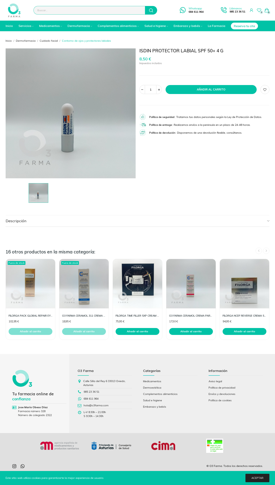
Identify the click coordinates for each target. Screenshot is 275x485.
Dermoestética (152, 387)
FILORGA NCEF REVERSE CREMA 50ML (244, 315)
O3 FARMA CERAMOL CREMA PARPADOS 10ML (191, 315)
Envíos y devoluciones (222, 394)
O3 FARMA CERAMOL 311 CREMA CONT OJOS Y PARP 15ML (84, 315)
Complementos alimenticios (160, 394)
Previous (259, 251)
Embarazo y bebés (154, 406)
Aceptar (257, 478)
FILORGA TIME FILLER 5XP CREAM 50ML (137, 315)
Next (266, 251)
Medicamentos (152, 381)
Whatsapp (195, 8)
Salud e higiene (152, 400)
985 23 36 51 (237, 11)
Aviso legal (215, 381)
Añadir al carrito (211, 89)
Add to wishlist (264, 89)
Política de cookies (220, 400)
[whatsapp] (22, 466)
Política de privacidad (222, 387)
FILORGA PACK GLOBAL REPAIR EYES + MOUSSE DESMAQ (30, 315)
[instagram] (14, 466)
